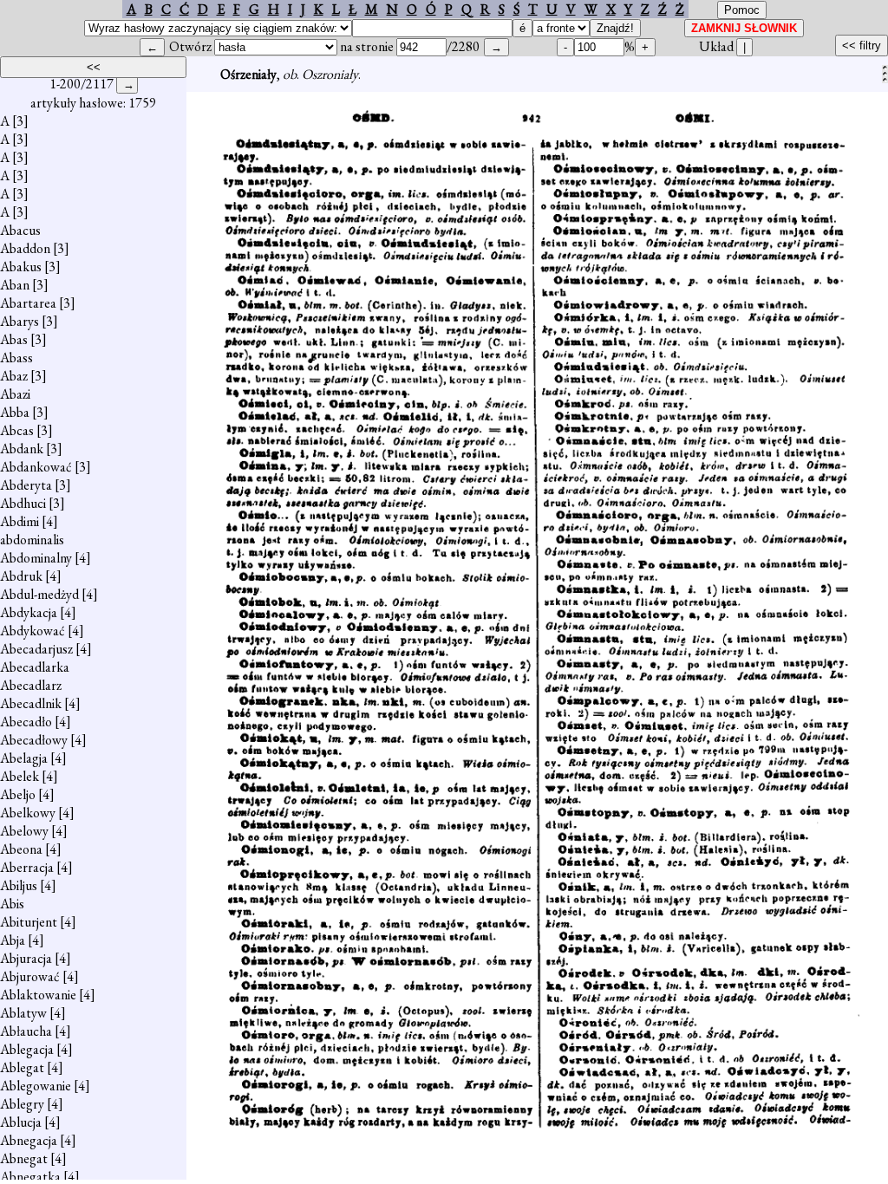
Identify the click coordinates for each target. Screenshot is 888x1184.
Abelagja (24, 758)
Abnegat (24, 1158)
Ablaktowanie (38, 995)
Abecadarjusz (36, 649)
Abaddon (25, 248)
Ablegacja (27, 1049)
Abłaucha (26, 1031)
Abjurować (30, 976)
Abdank (21, 448)
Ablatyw (23, 1013)
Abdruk (21, 576)
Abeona (21, 849)
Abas (14, 339)
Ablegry (22, 1104)
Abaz (14, 376)
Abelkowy (28, 812)
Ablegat (22, 1067)
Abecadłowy (34, 740)
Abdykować (32, 630)
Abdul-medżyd (39, 594)
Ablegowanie (35, 1086)
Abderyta (26, 485)
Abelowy (24, 831)
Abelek (19, 776)
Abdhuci (23, 503)
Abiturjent (28, 922)
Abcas (17, 430)
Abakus (21, 266)
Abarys (19, 321)
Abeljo (18, 794)
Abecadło (26, 721)
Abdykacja (28, 612)
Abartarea (28, 303)
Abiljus (18, 885)
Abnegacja (28, 1140)
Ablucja (21, 1122)
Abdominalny (36, 558)
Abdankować (36, 467)
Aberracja (27, 867)
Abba (14, 412)
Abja (12, 940)
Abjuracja (26, 958)
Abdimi (19, 521)
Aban (14, 285)
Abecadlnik (31, 703)
